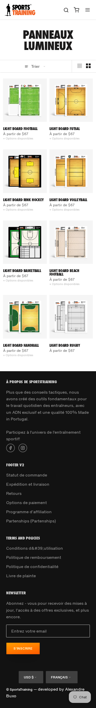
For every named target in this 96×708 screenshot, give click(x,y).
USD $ (29, 677)
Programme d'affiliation (29, 512)
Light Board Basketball (22, 270)
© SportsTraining (19, 689)
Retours (14, 493)
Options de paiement (26, 502)
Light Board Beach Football (64, 272)
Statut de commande (26, 475)
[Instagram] (23, 447)
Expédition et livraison (27, 484)
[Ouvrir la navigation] (87, 9)
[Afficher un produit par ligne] (79, 65)
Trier (35, 66)
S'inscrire (23, 648)
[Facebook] (10, 447)
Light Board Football (20, 128)
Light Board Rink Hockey (23, 199)
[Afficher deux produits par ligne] (88, 65)
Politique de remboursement (33, 557)
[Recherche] (66, 9)
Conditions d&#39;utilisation (34, 548)
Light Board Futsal (64, 128)
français (59, 677)
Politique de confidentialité (32, 566)
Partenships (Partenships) (31, 521)
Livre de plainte (21, 576)
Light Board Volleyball (68, 199)
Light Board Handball (21, 345)
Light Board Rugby (64, 345)
